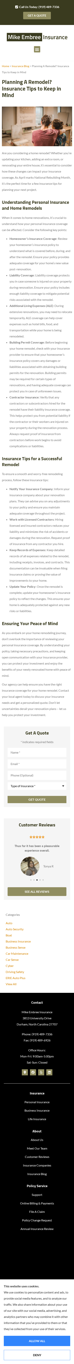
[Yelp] (41, 1072)
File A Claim (37, 1211)
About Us (37, 1140)
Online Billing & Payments (37, 1203)
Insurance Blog (20, 66)
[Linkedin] (49, 1072)
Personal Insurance (37, 1102)
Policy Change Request (37, 1220)
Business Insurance (37, 1110)
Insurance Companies (37, 1165)
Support (37, 1194)
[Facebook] (33, 1072)
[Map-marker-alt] (25, 1072)
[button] (37, 49)
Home (5, 66)
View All (11, 984)
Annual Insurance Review (37, 1229)
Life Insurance (37, 1119)
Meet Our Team (37, 1148)
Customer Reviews (37, 1156)
